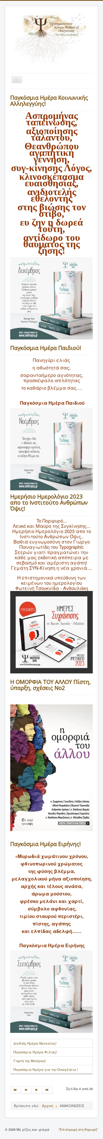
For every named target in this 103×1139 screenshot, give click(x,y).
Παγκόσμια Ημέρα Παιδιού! (45, 347)
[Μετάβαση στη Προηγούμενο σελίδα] (26, 1090)
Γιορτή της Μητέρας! (30, 1060)
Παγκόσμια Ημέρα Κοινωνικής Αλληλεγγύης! (49, 100)
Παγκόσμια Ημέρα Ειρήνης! (45, 844)
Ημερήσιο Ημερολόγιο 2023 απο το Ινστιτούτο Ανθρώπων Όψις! (49, 502)
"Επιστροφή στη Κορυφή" (78, 1129)
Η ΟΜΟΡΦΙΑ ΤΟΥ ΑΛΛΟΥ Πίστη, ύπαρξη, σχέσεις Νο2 (50, 684)
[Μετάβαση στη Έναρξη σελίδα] (15, 1090)
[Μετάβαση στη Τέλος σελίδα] (47, 1090)
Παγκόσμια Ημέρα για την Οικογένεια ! (46, 1069)
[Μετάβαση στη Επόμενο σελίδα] (37, 1090)
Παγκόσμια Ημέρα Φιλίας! (35, 1052)
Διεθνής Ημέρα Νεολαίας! (35, 1043)
